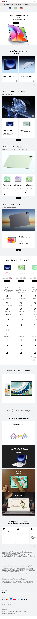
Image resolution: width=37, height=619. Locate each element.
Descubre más (27, 4)
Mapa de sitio (3, 611)
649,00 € (29, 188)
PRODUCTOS (4, 588)
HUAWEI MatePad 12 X (29, 185)
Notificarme (27, 243)
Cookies (20, 611)
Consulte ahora (33, 540)
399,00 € (6, 188)
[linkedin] (10, 605)
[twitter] (4, 605)
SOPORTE (4, 592)
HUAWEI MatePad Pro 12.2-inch (25, 131)
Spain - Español (5, 609)
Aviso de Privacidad (15, 611)
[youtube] (8, 605)
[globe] (2, 609)
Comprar (22, 23)
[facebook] (2, 605)
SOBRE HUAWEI (5, 594)
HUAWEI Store (4, 590)
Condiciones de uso (9, 611)
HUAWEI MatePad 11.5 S (7, 185)
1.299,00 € (22, 19)
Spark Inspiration (18, 17)
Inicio (3, 584)
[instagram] (6, 605)
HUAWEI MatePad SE (24, 237)
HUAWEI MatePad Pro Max (18, 15)
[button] (30, 1)
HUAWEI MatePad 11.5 (18, 185)
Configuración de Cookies (26, 611)
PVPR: (19, 19)
